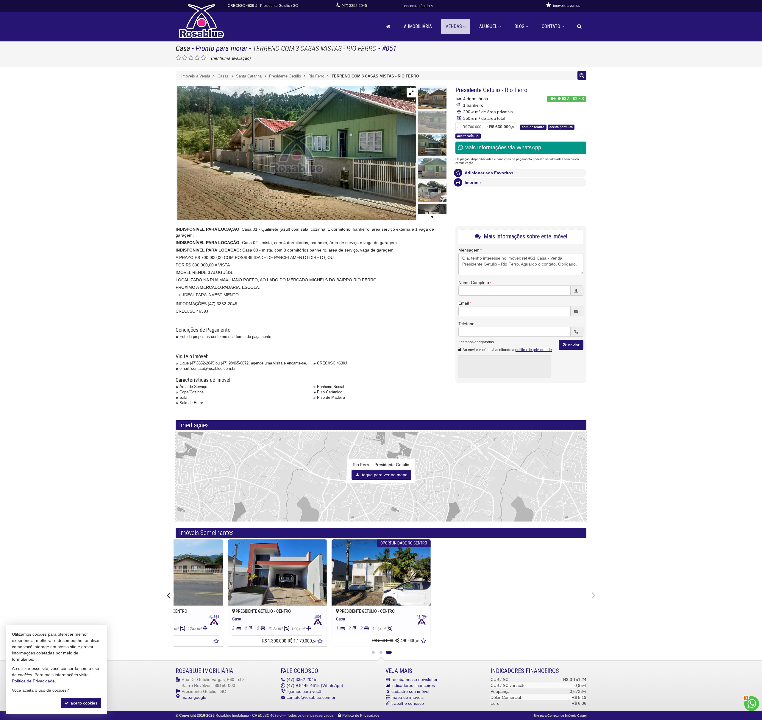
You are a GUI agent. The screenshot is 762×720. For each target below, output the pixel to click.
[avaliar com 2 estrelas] (185, 58)
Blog (519, 26)
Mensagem (469, 250)
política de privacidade (533, 350)
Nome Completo (473, 282)
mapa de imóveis (407, 697)
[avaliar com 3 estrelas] (191, 58)
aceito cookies (83, 703)
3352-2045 (354, 6)
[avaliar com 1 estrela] (178, 58)
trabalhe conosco (407, 703)
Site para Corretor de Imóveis (560, 715)
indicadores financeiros (413, 685)
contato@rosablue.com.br (311, 697)
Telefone (466, 323)
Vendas (454, 26)
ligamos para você (304, 691)
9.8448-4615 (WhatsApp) (315, 685)
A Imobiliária (418, 26)
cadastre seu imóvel (410, 691)
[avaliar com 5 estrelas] (203, 58)
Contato (551, 26)
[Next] (593, 595)
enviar (574, 344)
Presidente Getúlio (477, 90)
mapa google (194, 697)
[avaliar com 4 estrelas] (197, 58)
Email (463, 303)
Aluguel (488, 26)
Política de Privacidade (361, 715)
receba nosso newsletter (414, 679)
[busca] (579, 26)
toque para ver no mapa (384, 474)
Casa (183, 48)
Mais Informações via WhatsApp (502, 147)
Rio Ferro (516, 90)
